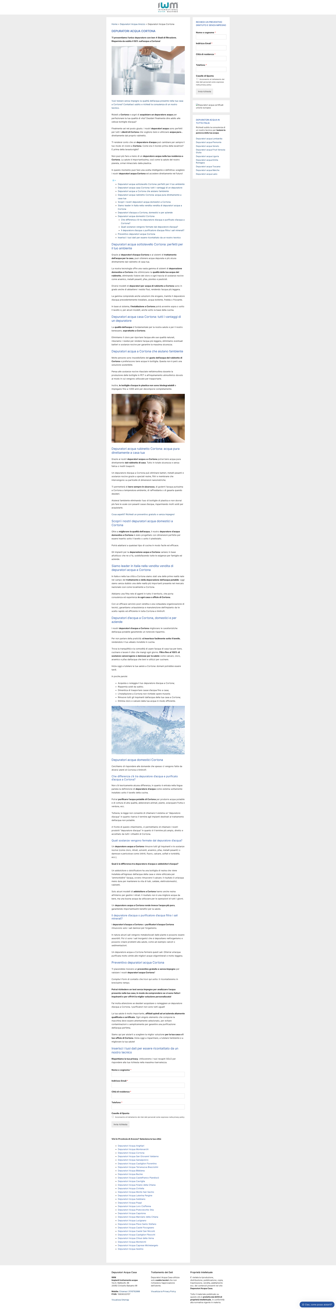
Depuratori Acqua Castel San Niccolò (136, 1231)
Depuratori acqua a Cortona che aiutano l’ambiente (143, 191)
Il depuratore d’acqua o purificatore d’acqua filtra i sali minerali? (152, 230)
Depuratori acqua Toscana (208, 166)
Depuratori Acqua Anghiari (131, 1145)
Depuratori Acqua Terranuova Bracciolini (138, 1167)
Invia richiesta (120, 1124)
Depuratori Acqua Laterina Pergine (135, 1195)
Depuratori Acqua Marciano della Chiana (138, 1217)
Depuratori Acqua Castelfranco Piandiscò (138, 1177)
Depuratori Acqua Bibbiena (131, 1170)
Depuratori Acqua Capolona (132, 1213)
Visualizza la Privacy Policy (163, 1291)
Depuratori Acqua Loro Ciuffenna (134, 1206)
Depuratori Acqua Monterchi (132, 1242)
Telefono (117, 1102)
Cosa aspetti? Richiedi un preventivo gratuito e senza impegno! (143, 514)
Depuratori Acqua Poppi (130, 1202)
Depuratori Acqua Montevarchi (133, 1149)
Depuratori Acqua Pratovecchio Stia (136, 1209)
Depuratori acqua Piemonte (208, 142)
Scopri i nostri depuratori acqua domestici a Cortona (144, 202)
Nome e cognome (121, 1070)
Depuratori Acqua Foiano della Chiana (137, 1185)
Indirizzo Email (120, 1080)
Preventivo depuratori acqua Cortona (136, 234)
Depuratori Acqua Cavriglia (131, 1181)
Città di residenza (121, 1091)
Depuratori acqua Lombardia (209, 138)
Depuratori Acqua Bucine (130, 1174)
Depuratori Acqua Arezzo (132, 24)
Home (114, 24)
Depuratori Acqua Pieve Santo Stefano (137, 1224)
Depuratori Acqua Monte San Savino (136, 1192)
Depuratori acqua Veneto (207, 146)
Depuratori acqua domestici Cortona (136, 216)
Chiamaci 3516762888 (129, 1291)
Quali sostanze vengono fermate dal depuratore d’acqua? (149, 226)
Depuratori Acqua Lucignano (132, 1220)
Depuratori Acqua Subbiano (131, 1199)
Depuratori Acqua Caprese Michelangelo (138, 1245)
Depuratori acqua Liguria (207, 156)
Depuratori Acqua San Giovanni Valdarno (138, 1156)
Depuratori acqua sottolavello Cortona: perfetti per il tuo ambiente (151, 184)
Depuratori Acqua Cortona (131, 1152)
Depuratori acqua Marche (207, 170)
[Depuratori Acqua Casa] (168, 7)
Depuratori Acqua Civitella (131, 1188)
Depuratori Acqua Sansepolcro (133, 1160)
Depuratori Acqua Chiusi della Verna (136, 1238)
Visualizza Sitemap (120, 1300)
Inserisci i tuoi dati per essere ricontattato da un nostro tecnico (149, 237)
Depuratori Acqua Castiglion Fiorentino (137, 1163)
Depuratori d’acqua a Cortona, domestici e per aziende (145, 212)
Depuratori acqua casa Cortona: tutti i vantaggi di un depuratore (150, 187)
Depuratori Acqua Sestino (130, 1249)
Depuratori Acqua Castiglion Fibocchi (136, 1234)
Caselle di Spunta (120, 1113)
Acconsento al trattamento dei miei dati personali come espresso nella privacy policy (149, 1117)
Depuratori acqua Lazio (206, 174)
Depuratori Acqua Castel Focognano (136, 1227)
